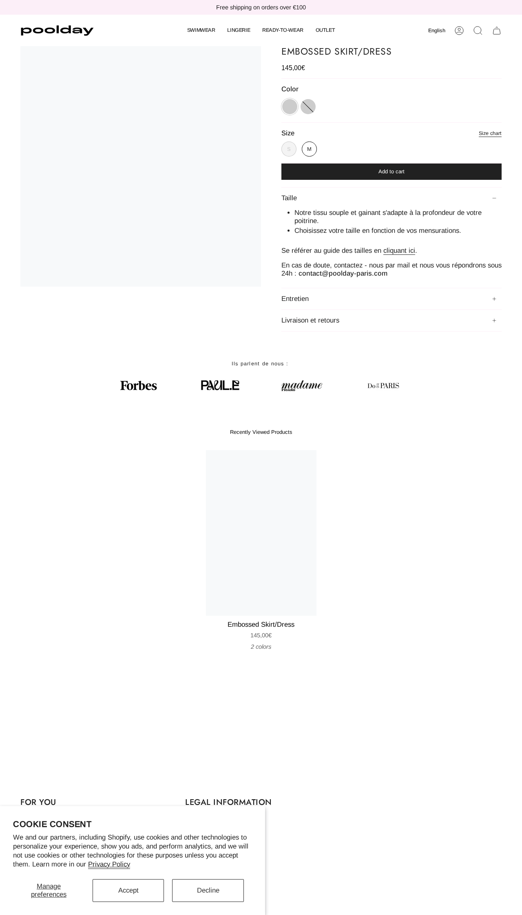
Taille (289, 198)
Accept (128, 890)
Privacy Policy (109, 864)
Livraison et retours (310, 320)
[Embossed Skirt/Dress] (261, 533)
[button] (201, 30)
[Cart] (496, 31)
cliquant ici (399, 250)
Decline (208, 890)
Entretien (295, 299)
